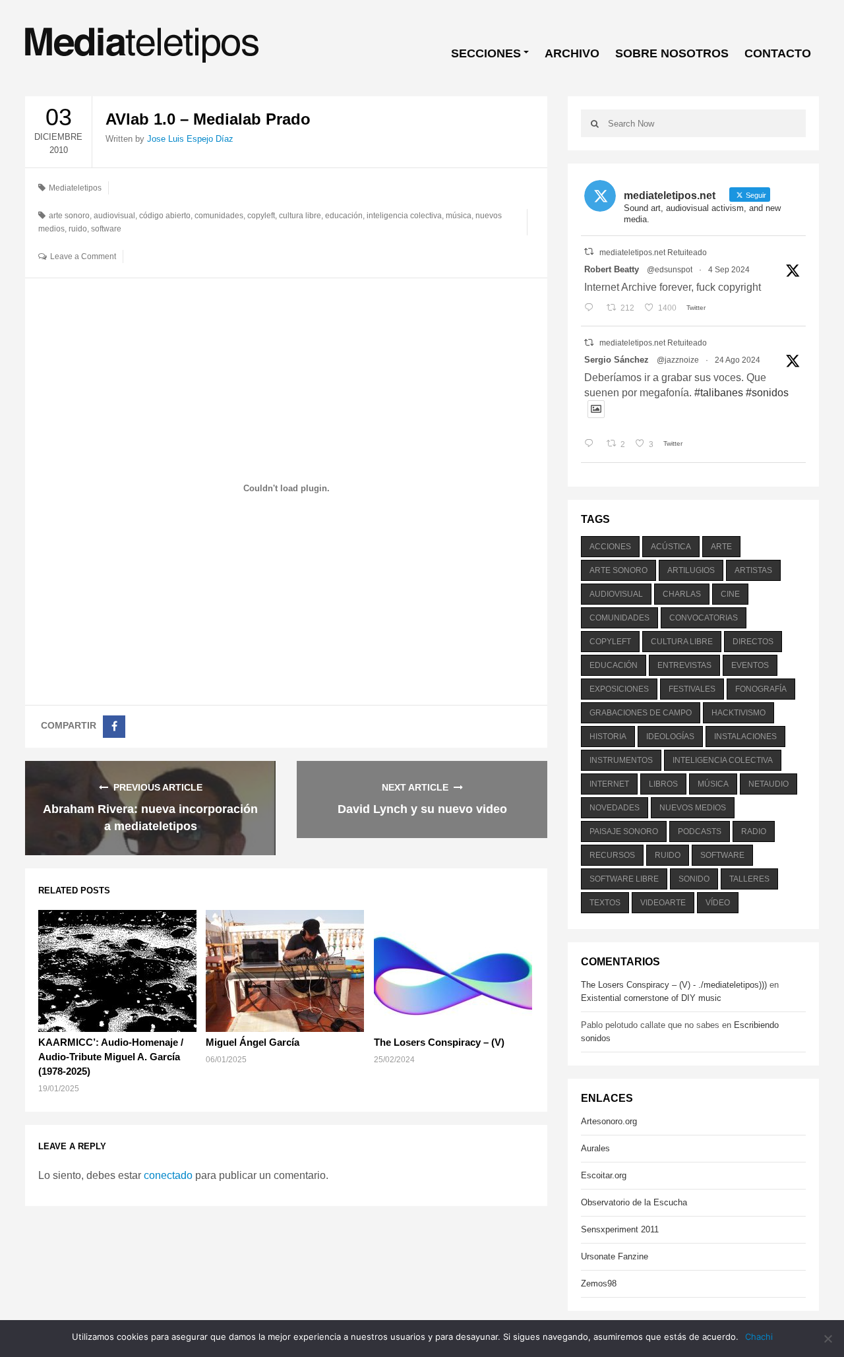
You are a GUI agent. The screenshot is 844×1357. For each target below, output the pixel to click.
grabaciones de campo (640, 712)
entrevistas (684, 665)
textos (604, 902)
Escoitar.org (603, 1175)
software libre (624, 879)
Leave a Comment (83, 256)
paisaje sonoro (623, 831)
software (106, 228)
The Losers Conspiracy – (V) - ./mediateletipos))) (674, 985)
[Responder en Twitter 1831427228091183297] (592, 308)
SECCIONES (486, 53)
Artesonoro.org (609, 1121)
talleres (749, 879)
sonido (693, 879)
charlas (682, 594)
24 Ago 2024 (737, 360)
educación (344, 215)
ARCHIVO (572, 53)
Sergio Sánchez (616, 360)
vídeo (718, 902)
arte (721, 546)
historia (607, 736)
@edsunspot (669, 269)
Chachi (759, 1336)
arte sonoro (69, 215)
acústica (671, 546)
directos (753, 641)
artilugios (691, 570)
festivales (692, 689)
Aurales (595, 1148)
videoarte (663, 902)
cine (730, 594)
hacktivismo (738, 712)
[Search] (594, 123)
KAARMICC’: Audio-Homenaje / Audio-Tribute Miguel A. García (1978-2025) (110, 1057)
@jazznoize (678, 360)
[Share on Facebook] (114, 726)
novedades (614, 807)
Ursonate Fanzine (614, 1256)
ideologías (670, 736)
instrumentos (621, 760)
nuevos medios (692, 807)
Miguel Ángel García (252, 1042)
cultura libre (300, 215)
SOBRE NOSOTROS (672, 53)
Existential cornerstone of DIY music (651, 998)
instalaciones (745, 736)
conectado (168, 1175)
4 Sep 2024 (729, 269)
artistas (753, 570)
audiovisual (114, 215)
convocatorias (703, 617)
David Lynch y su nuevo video (422, 809)
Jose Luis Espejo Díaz (190, 139)
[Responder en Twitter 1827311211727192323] (592, 444)
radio (753, 831)
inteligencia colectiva (404, 215)
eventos (750, 665)
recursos (612, 855)
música (458, 215)
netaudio (768, 784)
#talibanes (718, 392)
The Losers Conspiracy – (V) (439, 1042)
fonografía (761, 689)
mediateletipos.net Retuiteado (653, 252)
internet (609, 784)
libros (663, 784)
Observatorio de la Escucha (634, 1202)
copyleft (261, 215)
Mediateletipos (75, 188)
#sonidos (767, 392)
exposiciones (619, 689)
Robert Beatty (611, 269)
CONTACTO (777, 53)
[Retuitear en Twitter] (588, 251)
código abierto (165, 215)
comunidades (219, 215)
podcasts (699, 831)
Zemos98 (599, 1283)
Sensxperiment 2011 (620, 1229)
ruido (78, 228)
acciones (610, 546)
